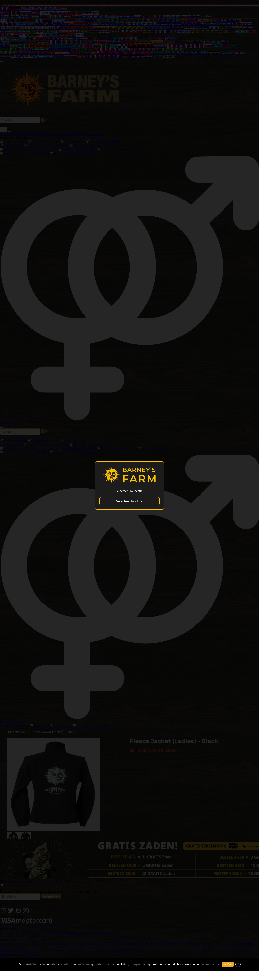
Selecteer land (127, 501)
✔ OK (227, 964)
